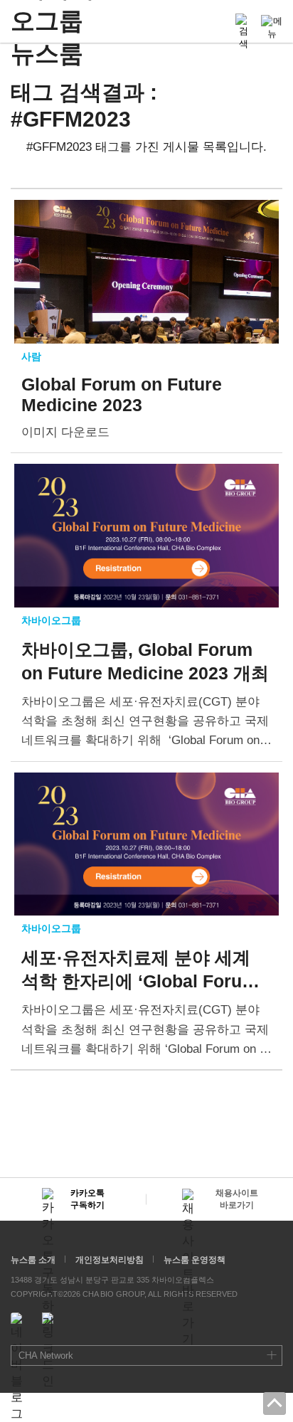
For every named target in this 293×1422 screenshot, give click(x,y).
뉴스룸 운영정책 (194, 1260)
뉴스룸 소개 (33, 1260)
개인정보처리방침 (109, 1260)
